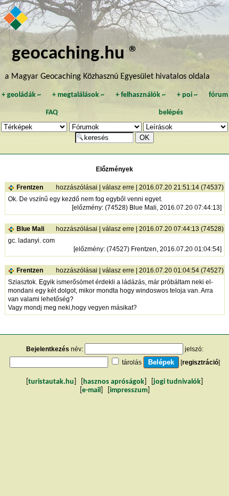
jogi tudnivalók (177, 381)
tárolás (132, 362)
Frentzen (30, 187)
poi (187, 95)
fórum (218, 95)
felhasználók (140, 95)
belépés (171, 112)
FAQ (52, 112)
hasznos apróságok (113, 381)
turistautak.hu (51, 381)
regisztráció (200, 362)
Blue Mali (30, 229)
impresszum (129, 390)
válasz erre (118, 187)
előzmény (87, 207)
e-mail (91, 390)
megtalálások (78, 95)
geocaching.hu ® (75, 54)
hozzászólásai (76, 187)
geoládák (21, 95)
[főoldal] (16, 19)
